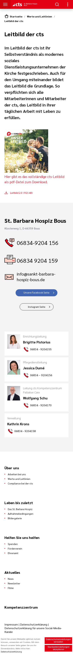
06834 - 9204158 (25, 431)
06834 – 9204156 (41, 375)
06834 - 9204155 (41, 349)
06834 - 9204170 (41, 405)
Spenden (13, 543)
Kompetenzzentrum (21, 607)
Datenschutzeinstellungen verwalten (58, 640)
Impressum (11, 624)
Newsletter (14, 583)
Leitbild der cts (13, 21)
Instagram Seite (36, 306)
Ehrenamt (13, 553)
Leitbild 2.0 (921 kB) (21, 192)
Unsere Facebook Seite (36, 292)
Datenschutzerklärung (33, 624)
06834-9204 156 (37, 242)
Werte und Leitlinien (39, 16)
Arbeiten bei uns (17, 474)
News (11, 578)
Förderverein (15, 548)
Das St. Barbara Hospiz (20, 509)
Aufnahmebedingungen (20, 513)
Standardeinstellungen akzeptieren (58, 648)
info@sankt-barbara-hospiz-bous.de (36, 276)
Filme (11, 587)
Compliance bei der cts (20, 483)
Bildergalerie (15, 518)
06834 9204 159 (37, 260)
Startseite (16, 16)
